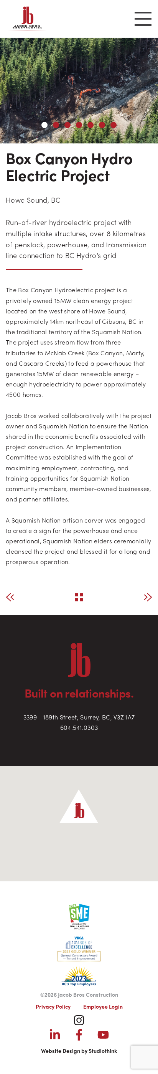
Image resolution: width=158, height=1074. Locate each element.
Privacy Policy (53, 1006)
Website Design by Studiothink (79, 1050)
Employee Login (103, 1006)
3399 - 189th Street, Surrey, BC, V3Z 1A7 (79, 717)
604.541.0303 (79, 727)
